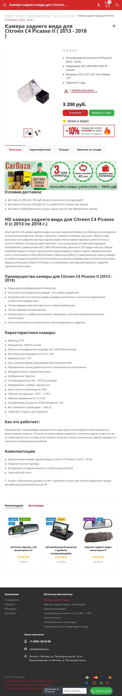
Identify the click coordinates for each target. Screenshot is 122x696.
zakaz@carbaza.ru (39, 649)
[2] (67, 50)
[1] (64, 50)
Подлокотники (52, 617)
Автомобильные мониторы (60, 622)
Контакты (10, 613)
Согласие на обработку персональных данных (32, 688)
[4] (73, 50)
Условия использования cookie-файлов (28, 684)
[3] (70, 50)
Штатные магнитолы (58, 594)
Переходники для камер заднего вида (66, 626)
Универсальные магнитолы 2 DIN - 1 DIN (67, 613)
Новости (10, 604)
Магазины (11, 608)
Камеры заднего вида (56, 599)
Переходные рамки (55, 608)
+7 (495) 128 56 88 (40, 641)
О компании (12, 599)
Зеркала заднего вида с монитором (64, 604)
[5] (76, 50)
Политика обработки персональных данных (31, 680)
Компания (12, 594)
